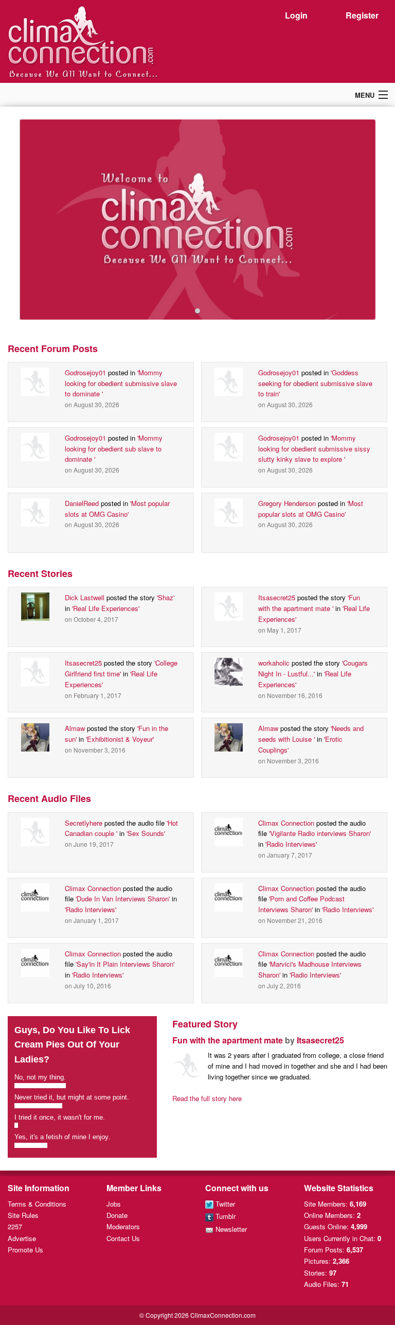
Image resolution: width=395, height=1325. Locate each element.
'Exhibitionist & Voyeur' (120, 739)
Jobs (113, 1204)
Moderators (123, 1226)
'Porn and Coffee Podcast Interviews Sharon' (301, 904)
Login (296, 15)
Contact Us (123, 1238)
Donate (117, 1215)
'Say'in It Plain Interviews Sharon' (125, 964)
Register (362, 15)
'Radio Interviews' (291, 844)
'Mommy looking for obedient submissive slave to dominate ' (121, 383)
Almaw (75, 728)
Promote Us (25, 1249)
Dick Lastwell (84, 597)
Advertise (22, 1238)
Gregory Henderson (287, 503)
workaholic (274, 663)
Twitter (224, 1204)
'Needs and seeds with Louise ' (311, 733)
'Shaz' (165, 597)
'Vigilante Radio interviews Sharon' (320, 833)
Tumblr (224, 1216)
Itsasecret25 (276, 597)
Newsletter (230, 1229)
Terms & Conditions (37, 1204)
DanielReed (82, 503)
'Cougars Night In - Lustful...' (313, 668)
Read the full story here (207, 1098)
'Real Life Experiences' (105, 608)
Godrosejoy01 (85, 372)
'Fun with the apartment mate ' (309, 602)
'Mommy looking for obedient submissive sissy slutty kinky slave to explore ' (314, 448)
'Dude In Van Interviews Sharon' (123, 898)
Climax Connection (286, 823)
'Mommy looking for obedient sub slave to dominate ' (114, 448)
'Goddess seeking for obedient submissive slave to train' (315, 383)
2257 (15, 1226)
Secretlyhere (83, 823)
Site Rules (23, 1215)
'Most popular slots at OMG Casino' (117, 508)
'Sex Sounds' (146, 833)
